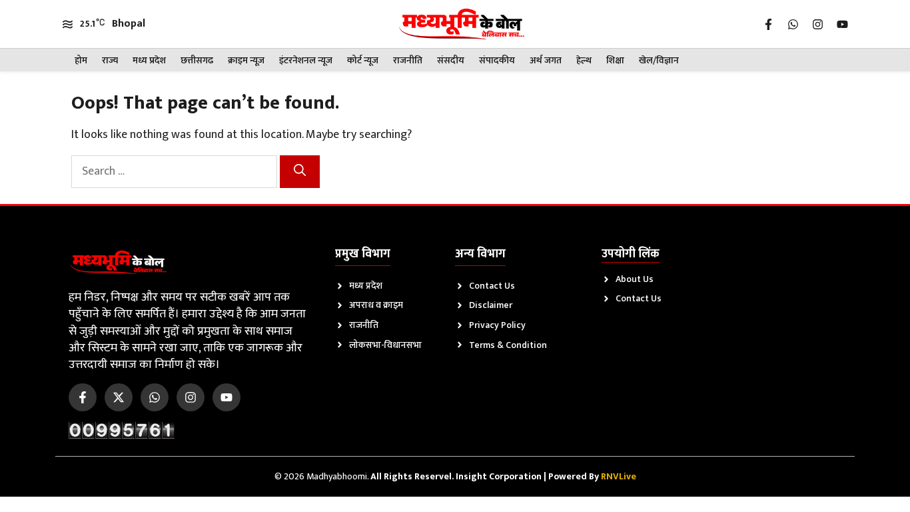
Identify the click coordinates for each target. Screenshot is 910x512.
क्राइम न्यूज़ (246, 60)
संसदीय (450, 60)
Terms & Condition (508, 345)
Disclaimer (490, 305)
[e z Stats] (122, 430)
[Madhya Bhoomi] (461, 24)
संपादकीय (497, 60)
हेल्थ (584, 60)
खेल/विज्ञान (659, 60)
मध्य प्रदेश (149, 60)
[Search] (300, 171)
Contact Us (492, 285)
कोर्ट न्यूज (362, 60)
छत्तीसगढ (197, 60)
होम (81, 60)
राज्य (110, 60)
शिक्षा (615, 60)
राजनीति (407, 60)
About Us (635, 279)
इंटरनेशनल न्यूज (305, 60)
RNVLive (618, 476)
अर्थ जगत (546, 60)
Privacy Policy (497, 325)
